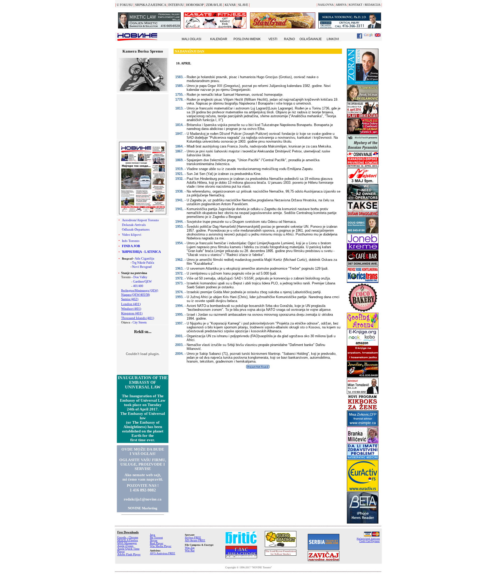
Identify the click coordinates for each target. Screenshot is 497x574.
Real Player (156, 543)
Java (152, 534)
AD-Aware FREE (195, 540)
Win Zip (190, 547)
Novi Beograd (142, 267)
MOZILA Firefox (127, 540)
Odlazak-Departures (136, 229)
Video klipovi (131, 235)
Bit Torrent (156, 537)
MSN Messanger (127, 543)
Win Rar (190, 550)
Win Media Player (160, 546)
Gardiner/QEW (142, 281)
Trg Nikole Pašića (143, 262)
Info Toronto (131, 241)
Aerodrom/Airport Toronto (140, 220)
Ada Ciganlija (144, 258)
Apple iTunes (125, 545)
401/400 (138, 286)
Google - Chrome (127, 537)
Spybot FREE (193, 537)
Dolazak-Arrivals (134, 225)
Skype (153, 540)
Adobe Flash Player (129, 554)
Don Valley (140, 277)
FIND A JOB (131, 246)
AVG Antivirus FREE (162, 553)
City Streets (140, 322)
